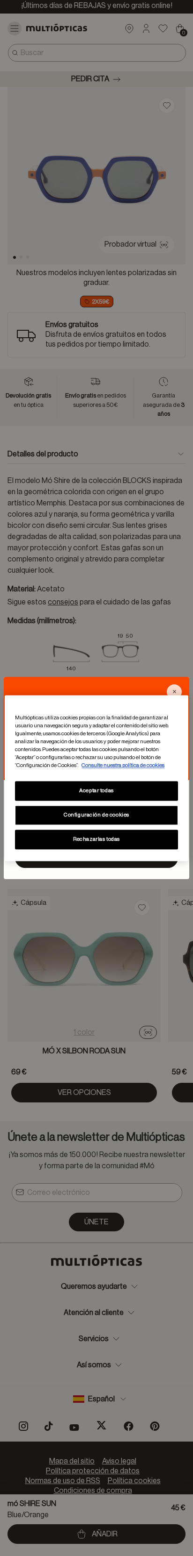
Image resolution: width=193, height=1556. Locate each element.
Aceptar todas (96, 790)
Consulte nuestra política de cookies (123, 765)
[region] (96, 778)
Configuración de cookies (96, 814)
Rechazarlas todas (96, 839)
